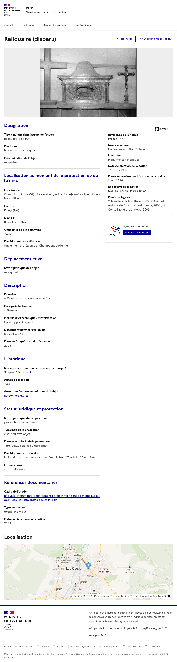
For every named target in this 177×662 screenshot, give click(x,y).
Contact (45, 646)
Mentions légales (12, 654)
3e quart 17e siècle (16, 372)
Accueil (8, 25)
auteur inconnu (14, 395)
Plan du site (154, 646)
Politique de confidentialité (35, 654)
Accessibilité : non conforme (18, 646)
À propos (61, 646)
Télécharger (126, 39)
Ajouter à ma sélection (157, 39)
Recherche (28, 25)
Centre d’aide (134, 646)
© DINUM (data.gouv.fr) (98, 595)
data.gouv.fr (95, 635)
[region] (88, 572)
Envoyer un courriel (136, 232)
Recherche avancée (54, 25)
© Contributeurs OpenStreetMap (148, 595)
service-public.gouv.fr (122, 628)
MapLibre (77, 595)
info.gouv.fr (95, 628)
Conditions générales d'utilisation (67, 654)
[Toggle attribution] (169, 596)
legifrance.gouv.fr (153, 628)
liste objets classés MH (38, 500)
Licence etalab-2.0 (156, 654)
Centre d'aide (83, 25)
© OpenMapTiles (121, 595)
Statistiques (109, 646)
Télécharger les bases (85, 646)
